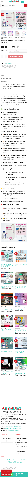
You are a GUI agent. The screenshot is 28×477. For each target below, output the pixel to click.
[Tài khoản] (22, 2)
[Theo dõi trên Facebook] (2, 468)
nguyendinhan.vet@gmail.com (13, 428)
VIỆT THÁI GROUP (19, 475)
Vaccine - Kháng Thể (14, 37)
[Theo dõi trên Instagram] (4, 468)
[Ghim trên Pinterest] (12, 66)
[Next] (24, 20)
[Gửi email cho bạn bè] (10, 66)
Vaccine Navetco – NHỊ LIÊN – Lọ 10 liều (20, 308)
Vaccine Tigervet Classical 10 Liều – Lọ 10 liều (20, 373)
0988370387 (9, 426)
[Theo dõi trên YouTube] (12, 468)
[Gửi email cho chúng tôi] (7, 468)
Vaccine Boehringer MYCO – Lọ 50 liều (19, 352)
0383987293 (17, 426)
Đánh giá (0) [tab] (4, 81)
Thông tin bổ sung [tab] (6, 78)
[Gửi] (25, 5)
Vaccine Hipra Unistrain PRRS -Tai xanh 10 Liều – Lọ (7, 309)
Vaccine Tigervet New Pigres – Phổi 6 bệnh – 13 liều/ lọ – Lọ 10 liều (7, 266)
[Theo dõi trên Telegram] (15, 468)
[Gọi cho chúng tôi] (10, 468)
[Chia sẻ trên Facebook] (5, 66)
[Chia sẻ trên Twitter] (7, 66)
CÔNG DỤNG (4, 50)
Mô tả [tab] (2, 75)
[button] (2, 2)
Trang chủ (4, 37)
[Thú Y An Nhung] (14, 2)
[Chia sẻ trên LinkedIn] (15, 66)
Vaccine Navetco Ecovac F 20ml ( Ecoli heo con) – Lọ (20, 287)
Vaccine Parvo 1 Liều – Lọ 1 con (21, 265)
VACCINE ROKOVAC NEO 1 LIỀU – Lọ (7, 372)
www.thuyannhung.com (13, 430)
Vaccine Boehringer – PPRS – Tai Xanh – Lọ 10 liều (20, 331)
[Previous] (3, 20)
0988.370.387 (5, 475)
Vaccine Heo (9, 63)
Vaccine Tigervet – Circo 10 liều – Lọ (7, 287)
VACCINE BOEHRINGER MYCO (6, 330)
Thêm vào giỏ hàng (15, 56)
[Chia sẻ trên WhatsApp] (2, 66)
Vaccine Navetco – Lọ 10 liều (7, 352)
